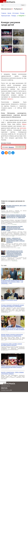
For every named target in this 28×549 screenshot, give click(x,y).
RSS (11, 390)
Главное (3, 13)
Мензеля (11, 147)
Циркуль (10, 99)
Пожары (13, 15)
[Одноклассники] (6, 152)
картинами (23, 128)
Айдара (24, 124)
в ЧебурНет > (21, 15)
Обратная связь (4, 387)
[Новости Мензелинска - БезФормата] (8, 1)
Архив (9, 13)
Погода (22, 13)
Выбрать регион (4, 388)
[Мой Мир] (13, 152)
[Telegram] (9, 152)
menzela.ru (5, 53)
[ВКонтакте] (2, 152)
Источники (15, 13)
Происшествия (5, 15)
